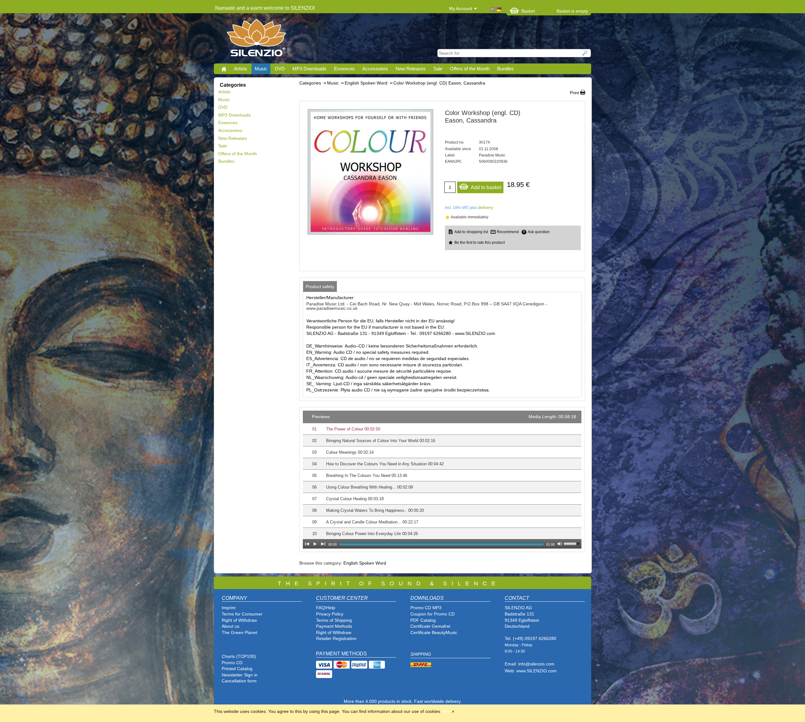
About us (230, 626)
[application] (442, 480)
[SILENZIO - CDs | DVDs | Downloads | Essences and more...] (256, 40)
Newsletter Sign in (240, 674)
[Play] (315, 543)
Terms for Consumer (242, 613)
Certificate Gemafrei (430, 626)
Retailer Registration (336, 638)
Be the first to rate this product (479, 242)
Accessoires (375, 68)
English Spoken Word (364, 563)
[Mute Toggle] (559, 543)
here (446, 711)
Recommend (508, 232)
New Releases (411, 68)
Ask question (539, 232)
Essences (344, 68)
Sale (437, 68)
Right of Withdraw (239, 620)
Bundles (505, 68)
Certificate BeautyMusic (433, 632)
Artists (240, 68)
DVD (280, 68)
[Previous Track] (306, 543)
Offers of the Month (470, 68)
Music (261, 68)
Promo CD (232, 662)
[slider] (572, 543)
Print (574, 92)
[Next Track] (323, 543)
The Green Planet (239, 632)
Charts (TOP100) (239, 656)
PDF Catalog (423, 620)
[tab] (320, 286)
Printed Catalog (237, 668)
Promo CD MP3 (425, 607)
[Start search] (585, 53)
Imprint (229, 607)
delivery (485, 207)
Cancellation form (240, 680)
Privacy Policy (329, 613)
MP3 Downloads (309, 68)
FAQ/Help (325, 607)
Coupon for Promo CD (432, 613)
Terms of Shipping (334, 620)
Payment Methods (334, 626)
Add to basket (486, 187)
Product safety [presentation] (320, 286)
